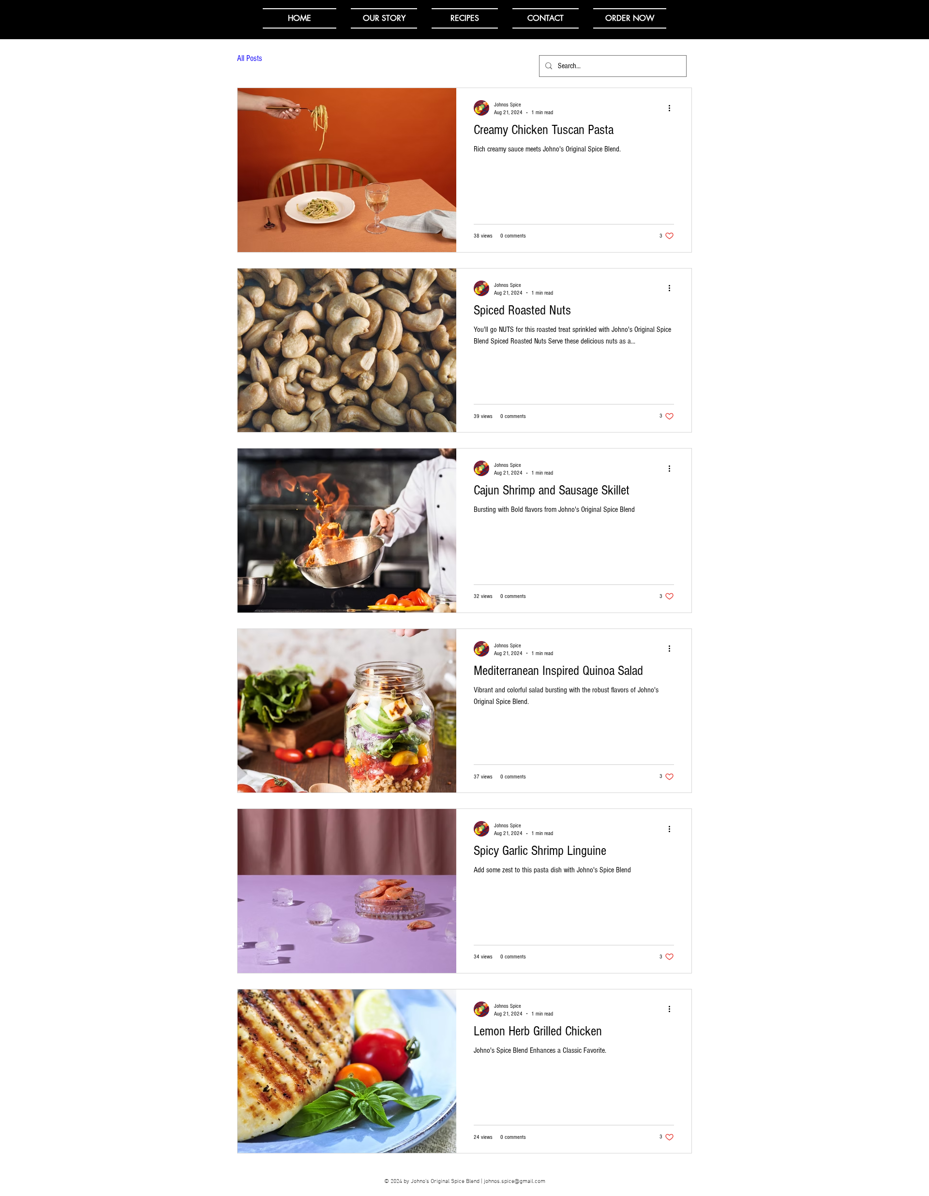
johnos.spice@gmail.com (514, 1181)
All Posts (249, 58)
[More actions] (672, 108)
